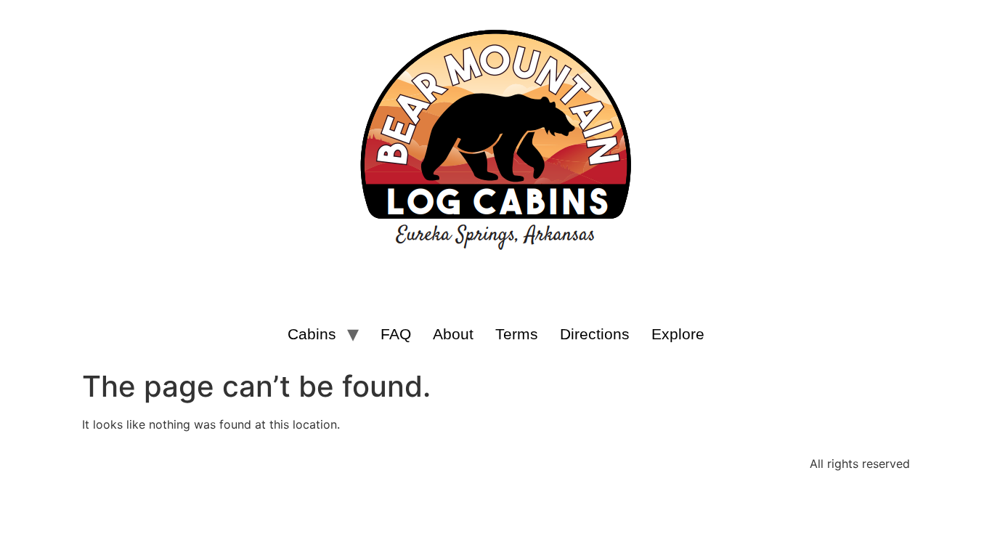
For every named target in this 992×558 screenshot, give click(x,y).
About (453, 334)
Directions (595, 334)
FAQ (396, 334)
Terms (516, 334)
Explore (677, 334)
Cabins (312, 334)
